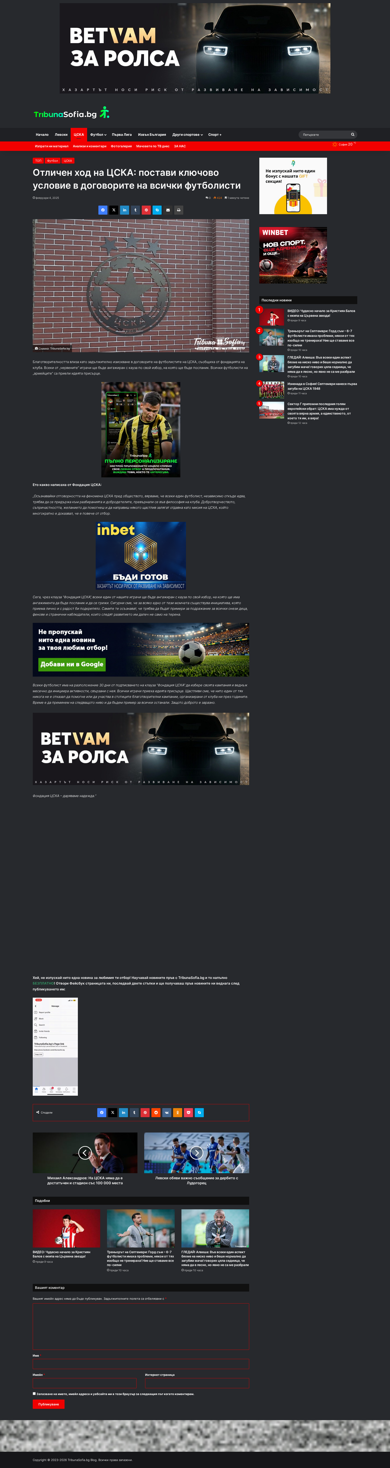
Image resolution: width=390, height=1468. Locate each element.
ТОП (38, 160)
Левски (61, 134)
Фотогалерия (121, 146)
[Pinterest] (146, 210)
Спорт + (215, 134)
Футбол (96, 134)
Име (37, 1355)
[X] (113, 210)
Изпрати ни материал (51, 146)
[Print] (178, 210)
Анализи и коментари (89, 146)
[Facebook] (102, 210)
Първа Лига (122, 134)
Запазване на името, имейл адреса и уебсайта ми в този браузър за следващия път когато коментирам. (115, 1394)
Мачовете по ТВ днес (152, 146)
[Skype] (157, 210)
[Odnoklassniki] (177, 1112)
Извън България (152, 134)
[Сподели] (167, 210)
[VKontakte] (166, 1112)
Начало (42, 134)
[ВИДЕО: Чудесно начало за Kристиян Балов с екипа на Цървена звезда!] (66, 1228)
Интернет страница (160, 1375)
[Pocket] (188, 1112)
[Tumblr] (135, 210)
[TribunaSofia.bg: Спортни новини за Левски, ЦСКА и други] (72, 113)
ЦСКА (79, 134)
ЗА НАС (180, 146)
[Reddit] (155, 1112)
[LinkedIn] (124, 210)
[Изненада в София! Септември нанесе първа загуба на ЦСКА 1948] (271, 390)
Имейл (39, 1375)
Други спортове (186, 134)
